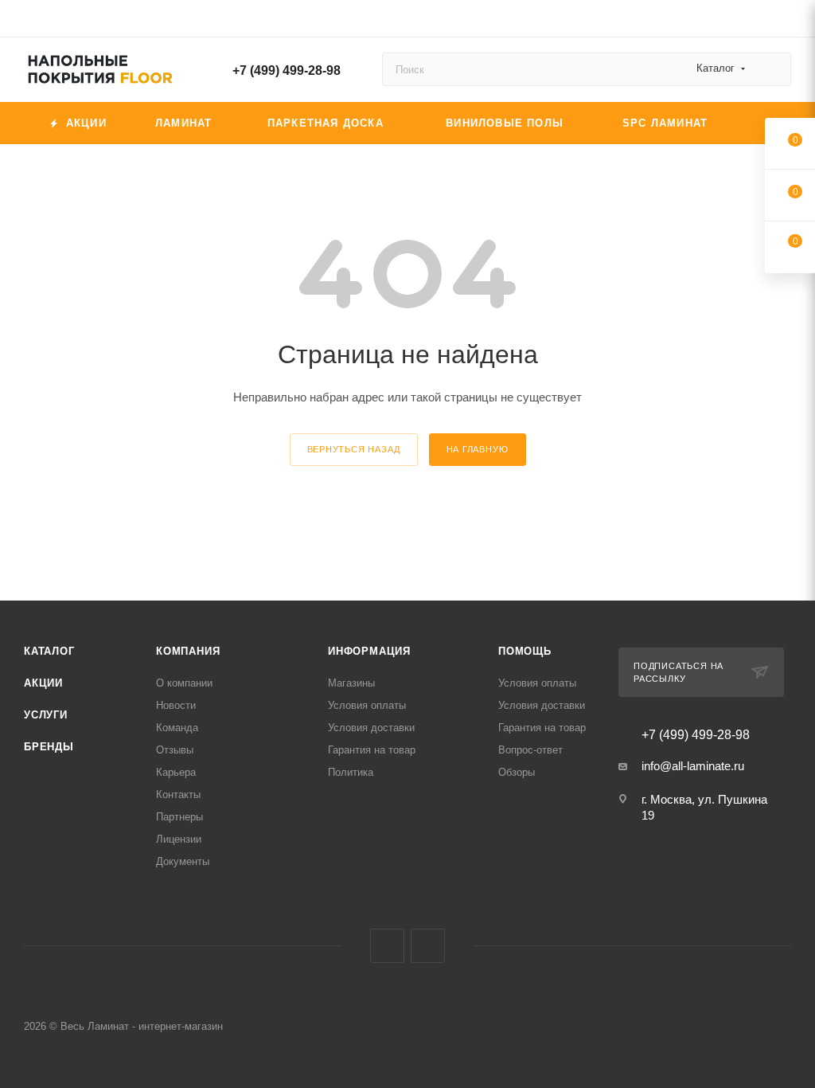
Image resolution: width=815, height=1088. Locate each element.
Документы (182, 861)
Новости (176, 705)
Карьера (176, 772)
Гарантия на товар (371, 750)
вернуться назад (353, 449)
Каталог (49, 651)
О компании (184, 683)
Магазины (351, 683)
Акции (43, 683)
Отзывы (174, 750)
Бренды (49, 747)
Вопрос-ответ (530, 750)
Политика (350, 772)
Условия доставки (371, 728)
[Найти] (771, 69)
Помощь (525, 651)
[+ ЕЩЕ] (763, 123)
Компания (188, 651)
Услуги (46, 715)
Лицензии (178, 839)
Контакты (178, 794)
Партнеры (179, 817)
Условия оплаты (367, 705)
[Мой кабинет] (784, 21)
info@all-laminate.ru (692, 766)
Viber (387, 946)
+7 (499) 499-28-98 (286, 70)
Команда (177, 728)
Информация (369, 651)
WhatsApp (428, 946)
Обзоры (516, 772)
